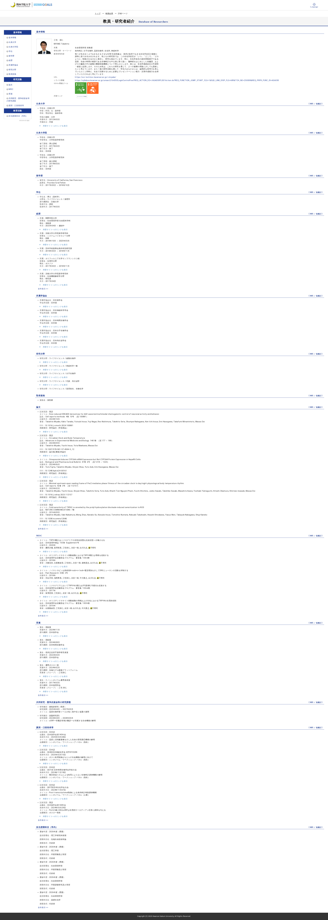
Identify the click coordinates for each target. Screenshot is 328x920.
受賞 (11, 94)
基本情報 (12, 38)
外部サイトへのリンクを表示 (55, 126)
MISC (11, 89)
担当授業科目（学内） (18, 116)
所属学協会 (13, 65)
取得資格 (12, 74)
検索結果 (109, 13)
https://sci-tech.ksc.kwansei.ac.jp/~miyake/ (95, 77)
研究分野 (12, 70)
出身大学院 (13, 47)
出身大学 (12, 42)
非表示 (318, 104)
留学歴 (11, 56)
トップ (98, 13)
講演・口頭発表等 (16, 105)
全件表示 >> (43, 289)
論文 (11, 85)
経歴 (11, 60)
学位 (11, 51)
